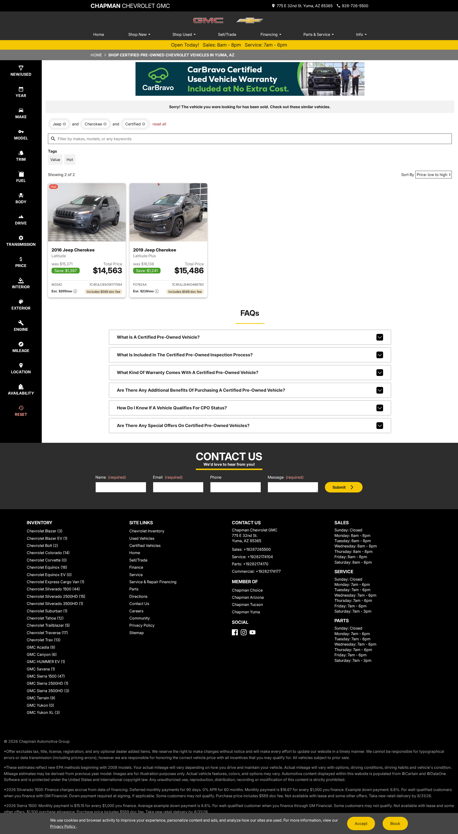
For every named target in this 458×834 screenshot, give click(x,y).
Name (110, 477)
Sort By (407, 174)
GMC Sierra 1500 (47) (46, 676)
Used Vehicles (141, 538)
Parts (133, 589)
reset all (159, 124)
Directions (138, 596)
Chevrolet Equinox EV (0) (49, 574)
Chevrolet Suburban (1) (47, 611)
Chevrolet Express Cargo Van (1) (55, 581)
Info (359, 34)
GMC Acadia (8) (41, 647)
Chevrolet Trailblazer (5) (48, 625)
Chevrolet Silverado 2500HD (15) (56, 596)
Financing (269, 34)
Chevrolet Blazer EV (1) (47, 538)
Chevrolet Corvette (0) (47, 560)
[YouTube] (252, 632)
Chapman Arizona (248, 597)
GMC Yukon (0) (40, 705)
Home (98, 34)
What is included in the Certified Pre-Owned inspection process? (185, 354)
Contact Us (139, 603)
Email (168, 477)
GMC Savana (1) (41, 669)
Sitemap (136, 632)
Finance (136, 567)
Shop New (137, 34)
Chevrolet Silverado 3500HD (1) (55, 603)
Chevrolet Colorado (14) (48, 552)
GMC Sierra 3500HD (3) (48, 690)
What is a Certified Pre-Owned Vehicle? (158, 337)
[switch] (55, 159)
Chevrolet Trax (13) (44, 639)
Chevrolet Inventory (146, 531)
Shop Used (182, 34)
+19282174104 (260, 556)
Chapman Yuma (246, 611)
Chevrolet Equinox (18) (47, 567)
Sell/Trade (227, 34)
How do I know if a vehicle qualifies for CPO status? (172, 407)
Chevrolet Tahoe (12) (45, 618)
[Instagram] (244, 632)
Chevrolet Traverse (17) (47, 632)
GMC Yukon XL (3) (43, 712)
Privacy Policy (142, 625)
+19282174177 (268, 571)
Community (139, 618)
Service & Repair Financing (153, 581)
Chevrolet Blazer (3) (44, 531)
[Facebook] (235, 632)
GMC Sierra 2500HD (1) (47, 683)
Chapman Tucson (247, 604)
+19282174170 (255, 563)
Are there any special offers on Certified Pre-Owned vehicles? (183, 425)
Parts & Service (316, 34)
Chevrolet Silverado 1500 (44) (53, 589)
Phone (215, 477)
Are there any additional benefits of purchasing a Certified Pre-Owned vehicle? (201, 390)
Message (286, 477)
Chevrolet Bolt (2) (42, 545)
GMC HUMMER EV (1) (46, 661)
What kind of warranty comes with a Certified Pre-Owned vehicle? (187, 372)
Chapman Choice (247, 590)
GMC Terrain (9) (41, 697)
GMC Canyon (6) (42, 654)
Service (136, 574)
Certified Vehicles (145, 545)
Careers (136, 611)
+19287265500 (257, 549)
